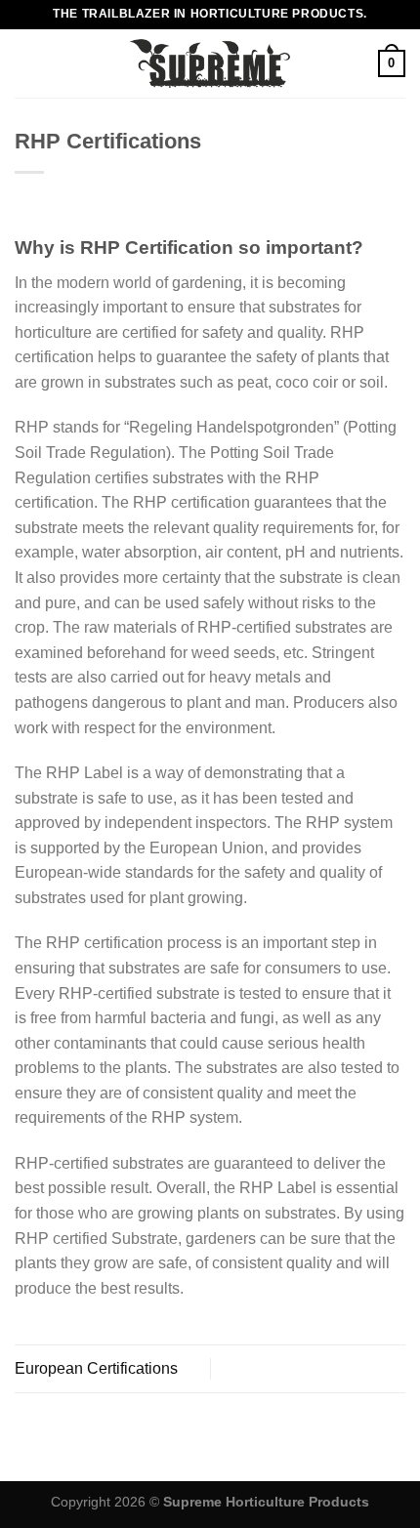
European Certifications (96, 1368)
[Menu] (26, 63)
